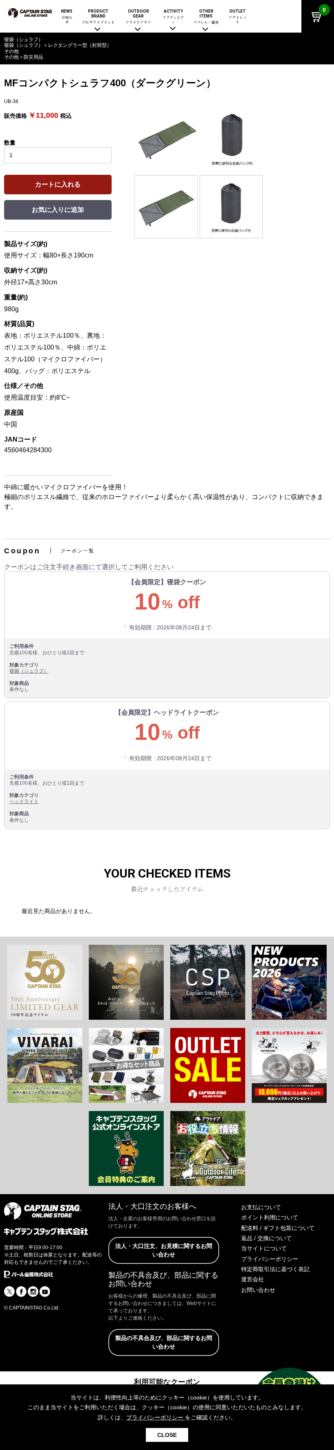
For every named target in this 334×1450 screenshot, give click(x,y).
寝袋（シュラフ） (28, 671)
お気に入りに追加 (58, 209)
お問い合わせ (258, 1290)
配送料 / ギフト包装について (277, 1228)
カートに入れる (58, 184)
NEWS (67, 16)
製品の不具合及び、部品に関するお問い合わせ (163, 1342)
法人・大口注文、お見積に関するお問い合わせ (163, 1250)
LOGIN (272, 43)
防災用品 (33, 57)
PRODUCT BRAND (98, 17)
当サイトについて (264, 1248)
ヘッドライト (24, 801)
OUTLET (238, 16)
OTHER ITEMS (206, 17)
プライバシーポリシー (269, 1259)
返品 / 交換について (266, 1238)
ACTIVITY (173, 16)
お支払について (261, 1207)
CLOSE (167, 1435)
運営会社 (252, 1279)
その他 (11, 57)
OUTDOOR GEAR (138, 17)
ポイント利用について (269, 1217)
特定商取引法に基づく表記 (275, 1269)
